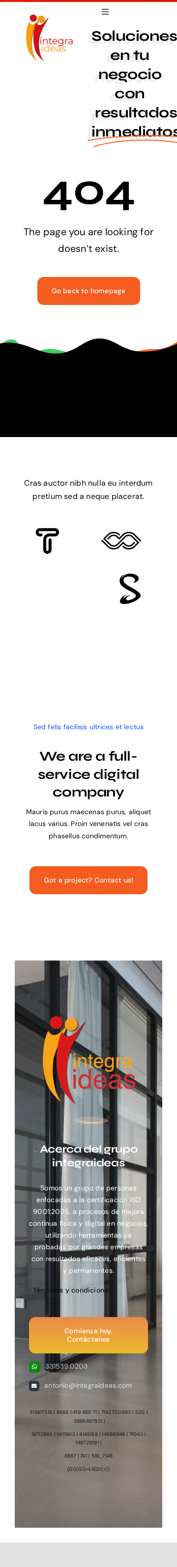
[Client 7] (130, 577)
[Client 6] (47, 531)
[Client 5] (121, 535)
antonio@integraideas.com (88, 1385)
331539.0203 (66, 1366)
